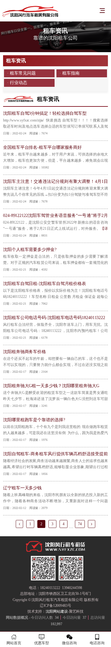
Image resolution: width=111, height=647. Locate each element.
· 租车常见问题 (21, 73)
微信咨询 (69, 643)
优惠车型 (41, 643)
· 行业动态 (17, 82)
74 (80, 524)
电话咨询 (97, 643)
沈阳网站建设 (57, 611)
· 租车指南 (69, 73)
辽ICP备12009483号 (55, 605)
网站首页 (13, 643)
